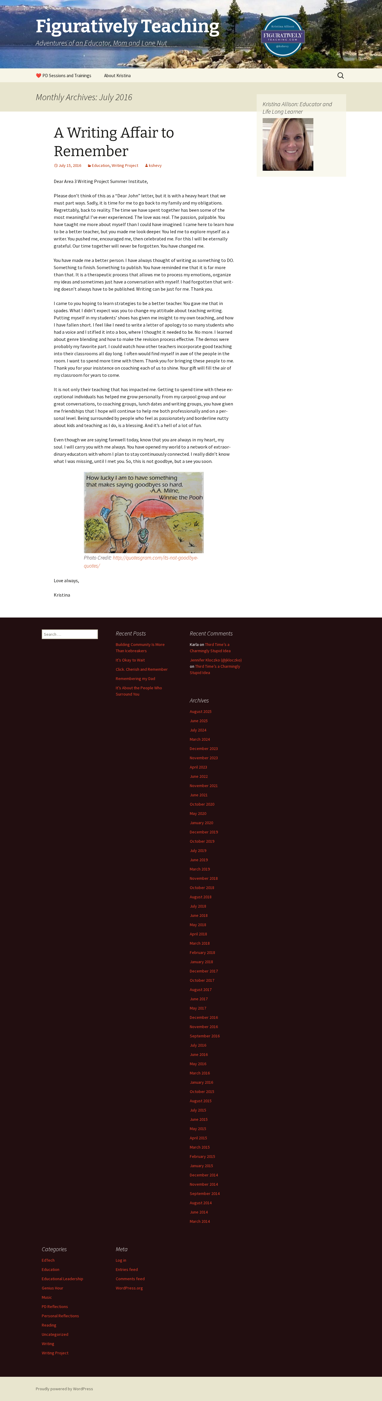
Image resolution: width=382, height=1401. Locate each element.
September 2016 (205, 1036)
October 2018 (202, 887)
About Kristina (117, 75)
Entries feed (127, 1269)
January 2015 (201, 1165)
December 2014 (204, 1175)
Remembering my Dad (135, 678)
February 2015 (202, 1156)
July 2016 (198, 1045)
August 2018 (201, 897)
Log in (121, 1260)
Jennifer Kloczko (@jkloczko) (216, 660)
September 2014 (205, 1193)
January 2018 (201, 961)
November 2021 (204, 785)
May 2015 (198, 1128)
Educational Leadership (62, 1278)
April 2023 (198, 767)
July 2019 (198, 850)
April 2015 (198, 1138)
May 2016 (198, 1063)
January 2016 (201, 1082)
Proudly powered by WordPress (64, 1388)
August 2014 (201, 1202)
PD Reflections (55, 1306)
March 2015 (200, 1147)
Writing (48, 1343)
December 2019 (204, 832)
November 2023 (204, 757)
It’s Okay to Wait (130, 660)
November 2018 (204, 878)
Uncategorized (55, 1334)
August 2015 (201, 1100)
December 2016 (204, 1017)
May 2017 (198, 1008)
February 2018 (202, 952)
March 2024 (200, 739)
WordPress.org (129, 1288)
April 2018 (198, 934)
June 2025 (199, 720)
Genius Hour (52, 1288)
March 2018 (200, 943)
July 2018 (198, 906)
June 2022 (199, 776)
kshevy (155, 165)
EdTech (48, 1260)
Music (47, 1297)
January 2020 (201, 822)
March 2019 (200, 869)
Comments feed (130, 1278)
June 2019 (199, 859)
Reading (49, 1325)
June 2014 (199, 1212)
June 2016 (199, 1054)
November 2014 (204, 1184)
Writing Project (125, 165)
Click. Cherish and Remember (142, 669)
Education (101, 165)
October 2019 (202, 841)
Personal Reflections (60, 1315)
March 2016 (200, 1073)
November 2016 (204, 1026)
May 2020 (198, 813)
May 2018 (198, 924)
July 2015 (198, 1110)
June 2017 (199, 998)
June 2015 (199, 1119)
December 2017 (204, 971)
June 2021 (199, 795)
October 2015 (202, 1091)
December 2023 (204, 748)
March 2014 (200, 1221)
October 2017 (202, 980)
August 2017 (201, 989)
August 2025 (201, 711)
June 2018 (199, 915)
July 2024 (198, 730)
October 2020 (202, 804)
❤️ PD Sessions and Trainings (63, 75)
